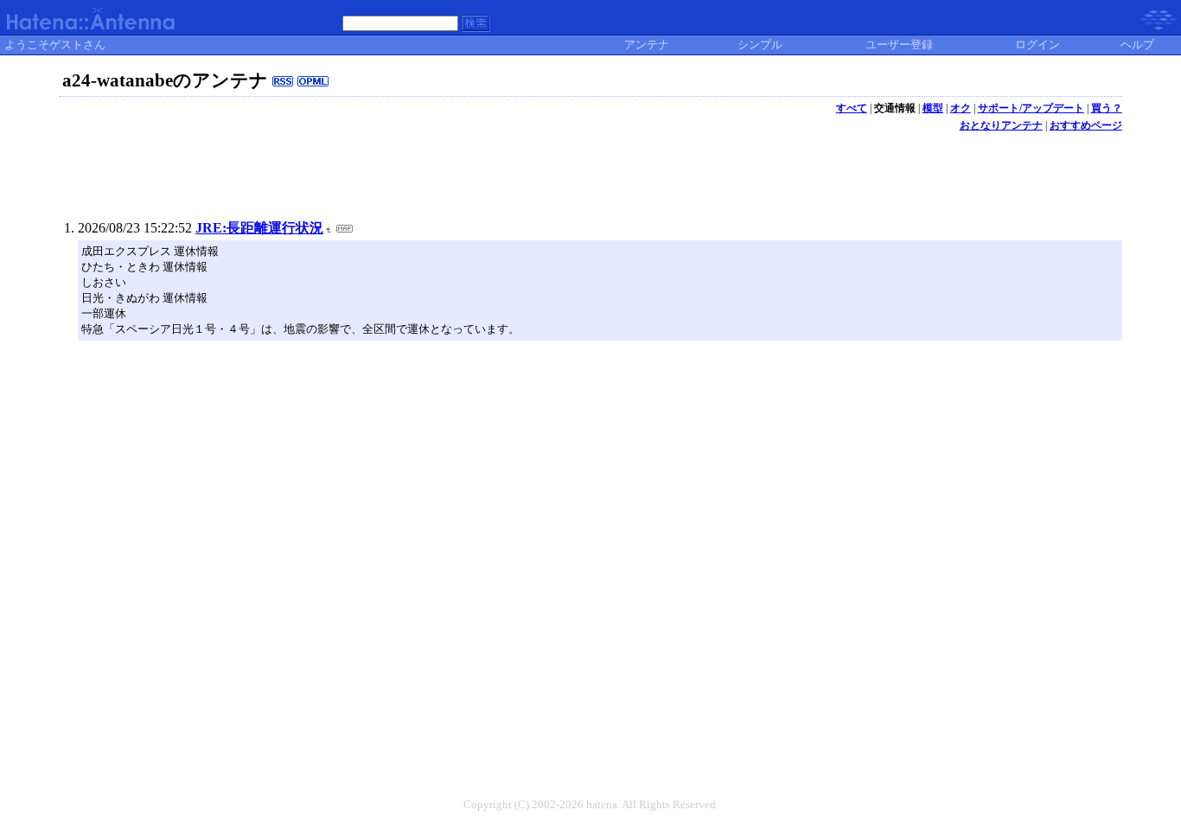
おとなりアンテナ (1001, 125)
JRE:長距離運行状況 (259, 227)
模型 (932, 108)
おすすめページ (1086, 125)
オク (960, 108)
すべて (851, 108)
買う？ (1106, 108)
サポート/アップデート (1031, 108)
